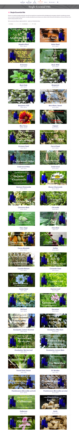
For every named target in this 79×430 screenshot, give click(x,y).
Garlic (55, 411)
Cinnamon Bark (23, 207)
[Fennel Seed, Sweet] (21, 355)
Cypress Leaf (55, 289)
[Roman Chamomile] (53, 171)
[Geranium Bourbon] (21, 416)
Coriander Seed (55, 268)
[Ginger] (53, 416)
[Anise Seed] (53, 29)
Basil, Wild (55, 65)
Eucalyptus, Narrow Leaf (24, 350)
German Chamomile (23, 187)
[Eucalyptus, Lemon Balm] (53, 334)
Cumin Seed (23, 289)
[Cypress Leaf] (53, 273)
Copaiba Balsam (24, 268)
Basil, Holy (23, 85)
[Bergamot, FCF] (21, 90)
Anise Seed (55, 44)
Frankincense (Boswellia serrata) (55, 391)
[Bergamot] (53, 69)
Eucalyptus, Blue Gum (55, 330)
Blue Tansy (24, 126)
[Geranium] (53, 294)
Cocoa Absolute (23, 248)
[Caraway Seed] (21, 130)
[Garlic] (53, 395)
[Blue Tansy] (21, 110)
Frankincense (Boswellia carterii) (24, 391)
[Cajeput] (53, 110)
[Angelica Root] (21, 29)
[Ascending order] (20, 24)
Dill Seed (23, 309)
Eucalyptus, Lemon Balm (55, 350)
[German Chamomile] (21, 171)
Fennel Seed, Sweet (23, 370)
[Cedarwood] (53, 151)
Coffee (55, 248)
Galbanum (23, 411)
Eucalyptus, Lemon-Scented (23, 330)
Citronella (55, 207)
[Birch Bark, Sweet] (53, 90)
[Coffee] (53, 232)
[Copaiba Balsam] (21, 253)
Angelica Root (24, 44)
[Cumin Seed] (21, 273)
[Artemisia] (21, 49)
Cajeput (55, 126)
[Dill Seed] (21, 294)
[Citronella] (53, 192)
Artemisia (23, 65)
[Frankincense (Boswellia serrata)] (53, 375)
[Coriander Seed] (53, 253)
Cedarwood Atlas (23, 167)
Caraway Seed (23, 146)
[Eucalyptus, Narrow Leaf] (21, 334)
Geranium (55, 309)
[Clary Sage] (21, 212)
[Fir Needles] (53, 355)
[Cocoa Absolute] (21, 232)
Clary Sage (24, 228)
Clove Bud (55, 228)
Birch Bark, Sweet (55, 105)
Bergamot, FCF (23, 105)
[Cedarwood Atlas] (21, 151)
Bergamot (55, 85)
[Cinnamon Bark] (21, 192)
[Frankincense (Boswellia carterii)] (21, 375)
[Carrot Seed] (53, 130)
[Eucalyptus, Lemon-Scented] (21, 314)
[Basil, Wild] (53, 49)
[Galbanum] (21, 395)
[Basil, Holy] (21, 69)
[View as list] (35, 24)
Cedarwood (55, 167)
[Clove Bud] (53, 212)
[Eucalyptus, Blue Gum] (53, 314)
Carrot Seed (55, 146)
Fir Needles (55, 370)
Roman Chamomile (55, 187)
